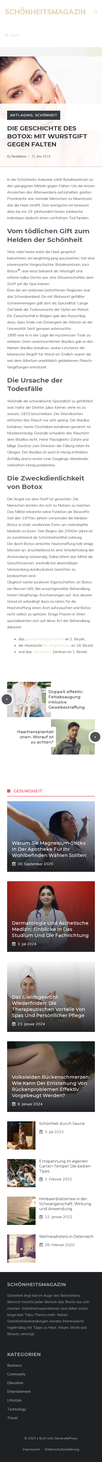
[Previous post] (7, 699)
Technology (16, 1409)
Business (14, 1365)
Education (15, 1383)
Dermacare (42, 651)
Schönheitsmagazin (45, 11)
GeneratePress (66, 1438)
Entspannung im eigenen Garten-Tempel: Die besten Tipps (65, 1166)
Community (16, 1374)
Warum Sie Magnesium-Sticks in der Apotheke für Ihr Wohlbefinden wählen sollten (49, 849)
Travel (12, 1418)
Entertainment (19, 1391)
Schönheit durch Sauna (61, 1123)
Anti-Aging (21, 115)
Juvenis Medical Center (45, 639)
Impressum (31, 1449)
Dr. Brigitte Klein (56, 645)
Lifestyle (14, 1400)
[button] (95, 12)
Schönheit (46, 115)
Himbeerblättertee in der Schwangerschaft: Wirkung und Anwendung (65, 1204)
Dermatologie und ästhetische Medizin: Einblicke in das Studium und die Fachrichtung (50, 929)
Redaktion (19, 156)
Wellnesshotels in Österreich (66, 1236)
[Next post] (95, 737)
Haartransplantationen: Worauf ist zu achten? (35, 736)
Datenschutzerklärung (62, 1449)
